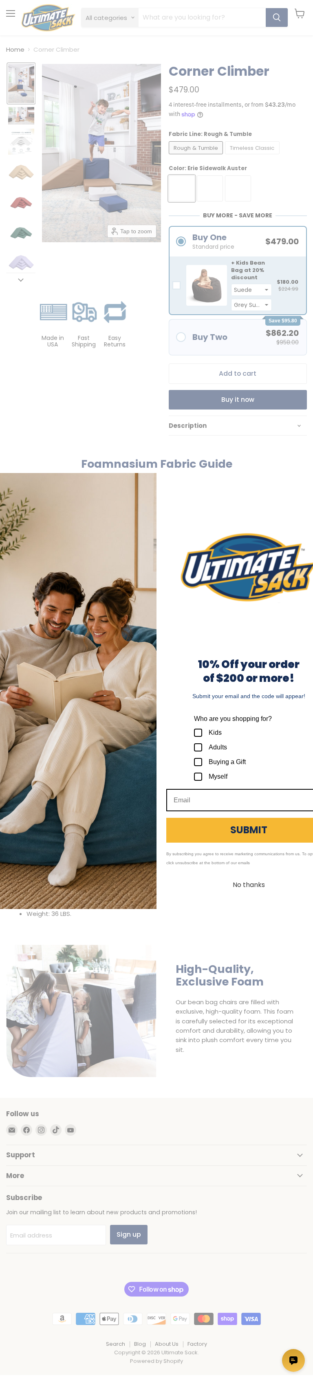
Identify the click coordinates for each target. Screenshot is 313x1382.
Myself (218, 776)
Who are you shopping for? (233, 718)
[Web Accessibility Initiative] (3, 1372)
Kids (215, 732)
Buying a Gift (227, 761)
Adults (218, 747)
